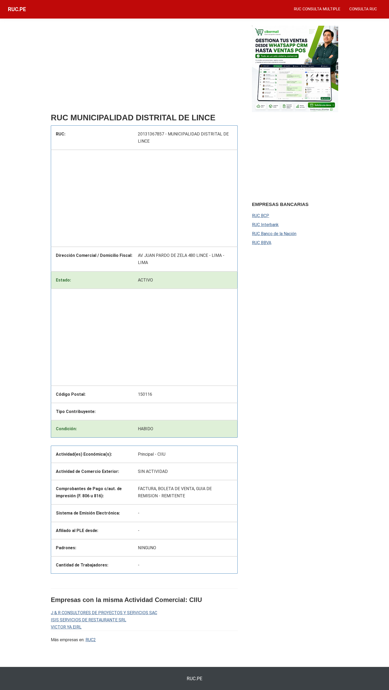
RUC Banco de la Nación (274, 233)
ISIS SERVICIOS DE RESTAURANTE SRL (88, 619)
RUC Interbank (265, 224)
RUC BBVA (261, 242)
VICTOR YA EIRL (66, 627)
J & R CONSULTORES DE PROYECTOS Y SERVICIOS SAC (104, 612)
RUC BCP (260, 215)
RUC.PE (17, 9)
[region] (144, 68)
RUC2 (90, 639)
